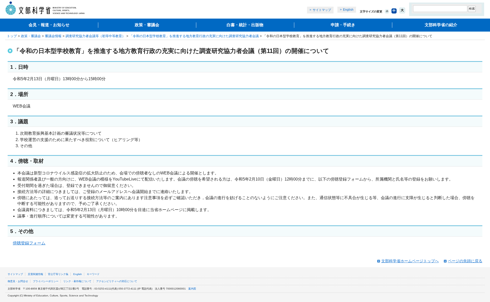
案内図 (192, 288)
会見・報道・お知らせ (49, 25)
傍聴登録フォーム (29, 243)
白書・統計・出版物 (245, 25)
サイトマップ (322, 10)
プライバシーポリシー (45, 281)
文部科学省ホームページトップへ (410, 261)
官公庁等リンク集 (58, 274)
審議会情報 (53, 36)
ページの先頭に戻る (465, 261)
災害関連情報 (35, 274)
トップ (12, 36)
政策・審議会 (147, 25)
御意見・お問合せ (18, 281)
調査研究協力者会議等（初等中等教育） (95, 36)
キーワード (93, 274)
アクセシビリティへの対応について (116, 281)
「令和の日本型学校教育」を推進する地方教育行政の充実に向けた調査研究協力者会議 (194, 36)
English (348, 9)
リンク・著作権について (77, 281)
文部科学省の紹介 (441, 25)
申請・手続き (343, 25)
